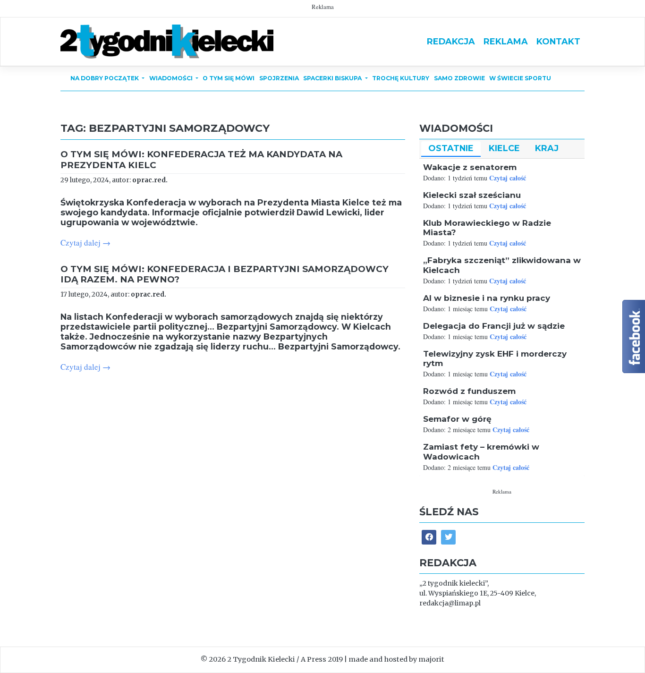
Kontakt (558, 41)
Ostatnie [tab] (451, 148)
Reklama (506, 41)
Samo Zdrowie (459, 78)
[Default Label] (448, 537)
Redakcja (451, 41)
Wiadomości (171, 78)
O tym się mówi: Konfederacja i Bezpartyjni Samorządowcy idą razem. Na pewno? (224, 274)
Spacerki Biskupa (333, 78)
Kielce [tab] (504, 148)
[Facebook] (429, 537)
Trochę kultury (400, 78)
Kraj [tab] (547, 148)
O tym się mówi (229, 78)
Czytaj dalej (85, 242)
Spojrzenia (279, 78)
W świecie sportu (520, 78)
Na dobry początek (105, 78)
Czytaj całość (507, 178)
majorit (431, 659)
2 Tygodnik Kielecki (261, 659)
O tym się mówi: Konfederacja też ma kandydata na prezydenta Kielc (201, 159)
